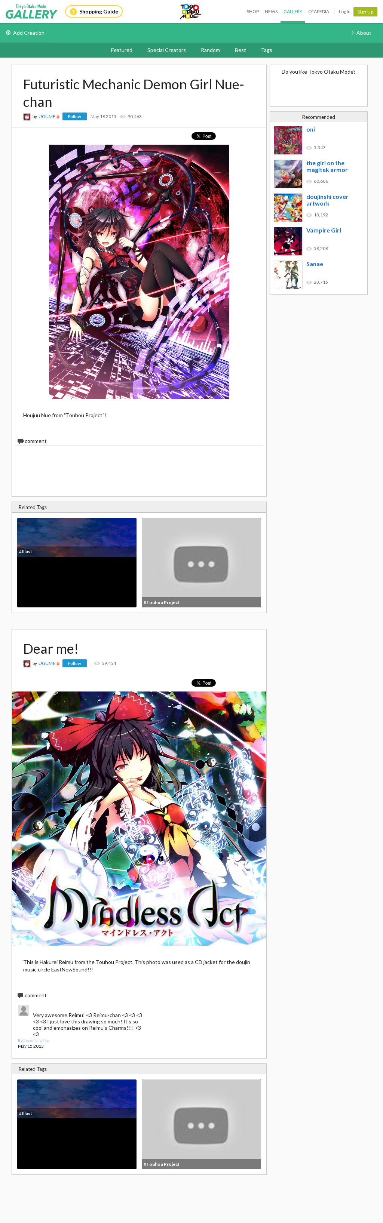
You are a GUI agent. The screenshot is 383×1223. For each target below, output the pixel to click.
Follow (74, 116)
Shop (253, 11)
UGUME (47, 116)
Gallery (293, 11)
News (271, 11)
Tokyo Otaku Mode (191, 11)
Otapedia (318, 11)
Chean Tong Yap (35, 1040)
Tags (266, 50)
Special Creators (166, 50)
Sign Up (366, 12)
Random (210, 50)
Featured (121, 50)
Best (240, 50)
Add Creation (29, 33)
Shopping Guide (98, 11)
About (363, 33)
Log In (344, 11)
